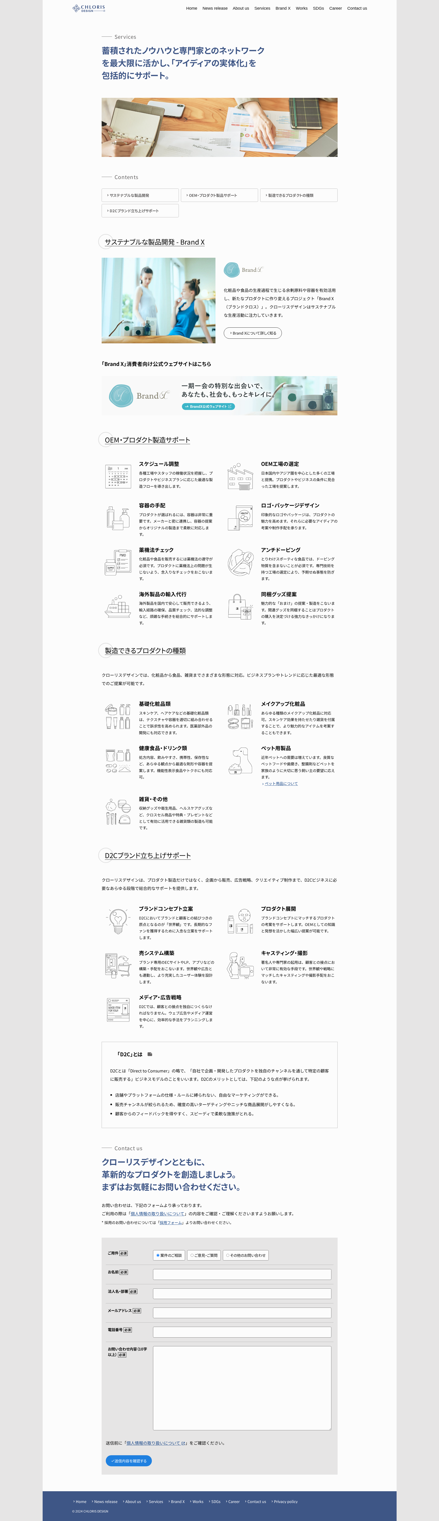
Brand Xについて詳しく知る (252, 333)
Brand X (283, 8)
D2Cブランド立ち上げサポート (134, 210)
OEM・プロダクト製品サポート (213, 195)
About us (241, 8)
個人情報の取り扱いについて (157, 1213)
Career (335, 8)
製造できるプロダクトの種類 (290, 195)
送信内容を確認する (129, 1461)
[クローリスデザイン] (88, 8)
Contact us (357, 8)
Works (302, 8)
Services (262, 8)
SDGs (318, 8)
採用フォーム (171, 1222)
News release (215, 8)
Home (191, 8)
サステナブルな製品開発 (129, 195)
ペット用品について (279, 783)
